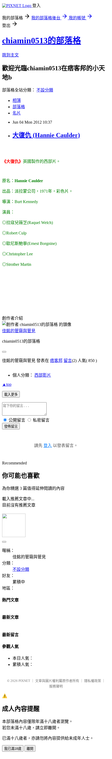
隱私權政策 (92, 681)
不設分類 (44, 90)
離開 (30, 749)
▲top (6, 384)
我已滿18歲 (12, 749)
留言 (68, 360)
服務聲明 (56, 686)
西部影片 (42, 375)
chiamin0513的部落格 (41, 40)
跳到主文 (10, 55)
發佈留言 (11, 426)
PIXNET (24, 681)
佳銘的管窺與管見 (18, 331)
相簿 (17, 100)
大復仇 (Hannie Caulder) (46, 135)
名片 (17, 113)
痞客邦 (56, 360)
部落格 (19, 107)
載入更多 (11, 394)
